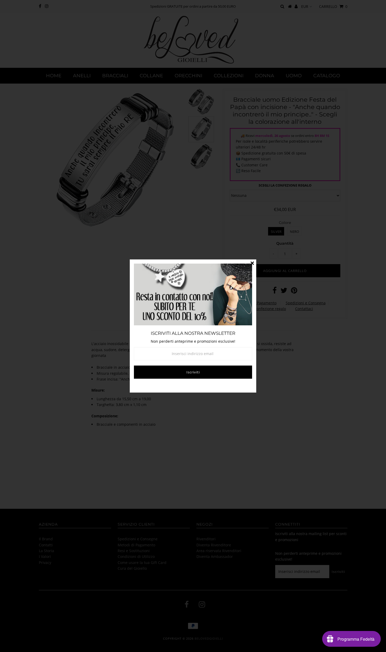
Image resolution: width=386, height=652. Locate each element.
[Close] (252, 264)
